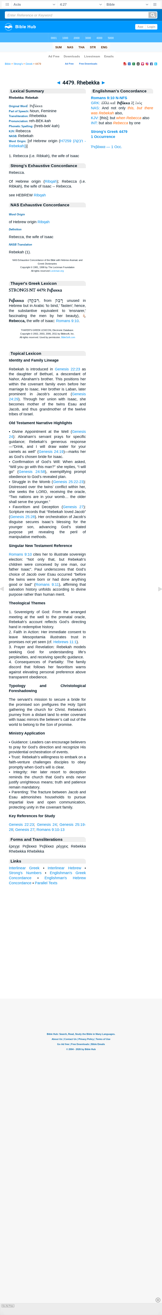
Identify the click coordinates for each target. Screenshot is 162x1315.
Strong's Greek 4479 (109, 132)
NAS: (95, 108)
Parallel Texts (46, 883)
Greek (29, 63)
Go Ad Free (8, 1306)
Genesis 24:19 (51, 452)
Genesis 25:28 (22, 517)
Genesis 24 (47, 824)
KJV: (95, 118)
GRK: (95, 103)
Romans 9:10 (67, 321)
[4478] (5, 598)
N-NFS (121, 98)
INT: (94, 123)
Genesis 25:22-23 (68, 482)
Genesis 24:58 (32, 472)
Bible (8, 63)
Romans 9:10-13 (50, 830)
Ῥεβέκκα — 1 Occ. (106, 147)
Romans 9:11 (47, 584)
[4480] (156, 598)
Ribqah (51, 181)
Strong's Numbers (25, 873)
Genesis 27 (73, 507)
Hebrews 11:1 (65, 642)
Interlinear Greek (24, 868)
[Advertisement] (81, 972)
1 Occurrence (103, 137)
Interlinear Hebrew (64, 868)
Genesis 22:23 (67, 369)
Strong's (18, 63)
